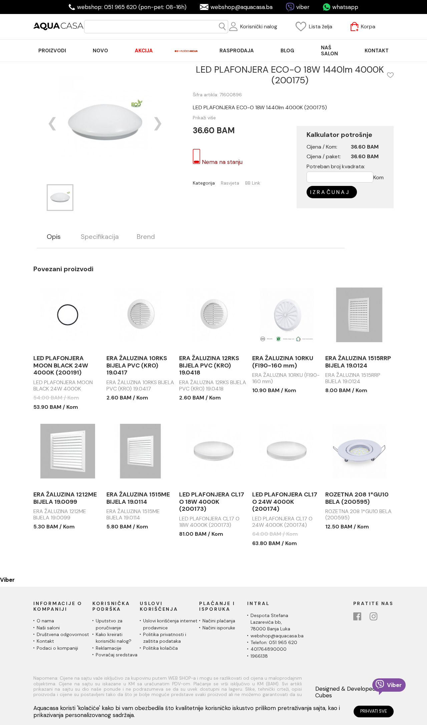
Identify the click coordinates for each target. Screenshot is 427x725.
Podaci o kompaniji (57, 648)
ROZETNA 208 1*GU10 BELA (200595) (357, 498)
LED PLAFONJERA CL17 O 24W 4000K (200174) (284, 502)
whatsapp (345, 7)
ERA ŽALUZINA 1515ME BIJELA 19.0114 (138, 498)
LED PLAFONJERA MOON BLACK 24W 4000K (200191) (60, 365)
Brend (146, 237)
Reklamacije (108, 648)
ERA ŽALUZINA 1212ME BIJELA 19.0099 (65, 498)
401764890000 (269, 649)
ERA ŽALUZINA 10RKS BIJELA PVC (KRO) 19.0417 (136, 365)
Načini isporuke (218, 628)
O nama (45, 621)
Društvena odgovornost (63, 634)
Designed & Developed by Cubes (349, 692)
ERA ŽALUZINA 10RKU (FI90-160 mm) (282, 362)
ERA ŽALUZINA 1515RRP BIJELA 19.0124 (358, 362)
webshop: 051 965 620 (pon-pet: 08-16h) (131, 7)
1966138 (259, 656)
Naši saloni (48, 628)
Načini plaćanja (218, 621)
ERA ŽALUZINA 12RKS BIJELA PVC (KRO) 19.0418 (209, 365)
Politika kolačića (160, 648)
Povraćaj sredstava (116, 655)
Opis (54, 237)
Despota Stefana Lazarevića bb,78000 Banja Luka (270, 622)
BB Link (252, 183)
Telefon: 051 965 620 (274, 642)
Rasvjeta (230, 183)
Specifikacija (100, 237)
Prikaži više (204, 118)
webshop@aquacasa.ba (241, 7)
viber (303, 7)
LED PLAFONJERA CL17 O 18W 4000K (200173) (211, 502)
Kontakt (45, 641)
